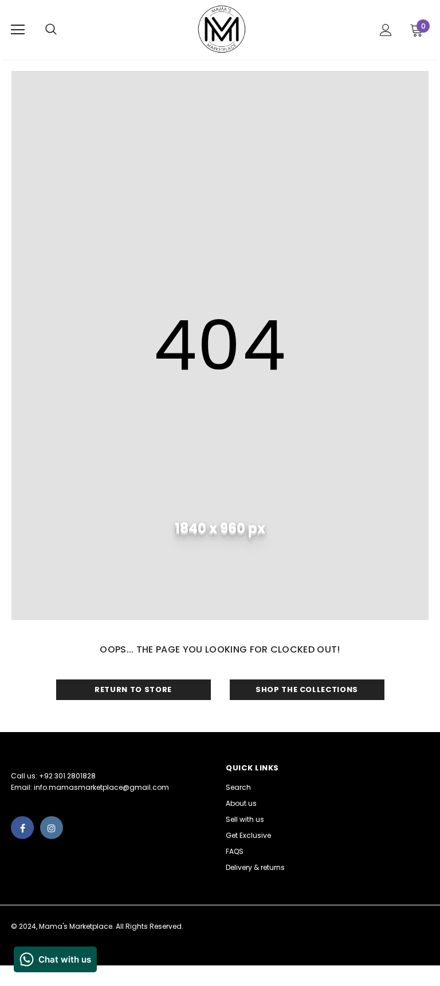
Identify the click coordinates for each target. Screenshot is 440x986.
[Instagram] (51, 827)
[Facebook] (22, 827)
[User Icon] (386, 30)
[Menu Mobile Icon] (18, 30)
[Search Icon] (62, 29)
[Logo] (221, 29)
